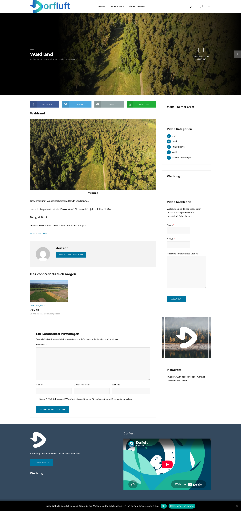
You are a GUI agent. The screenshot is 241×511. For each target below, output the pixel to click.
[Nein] (237, 506)
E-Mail (171, 239)
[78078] (49, 291)
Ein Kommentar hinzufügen (201, 57)
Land (37, 305)
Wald (32, 49)
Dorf (32, 305)
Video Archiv (117, 6)
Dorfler (101, 6)
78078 (34, 309)
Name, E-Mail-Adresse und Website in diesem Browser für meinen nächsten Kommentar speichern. (86, 399)
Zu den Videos (41, 462)
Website (116, 384)
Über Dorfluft (137, 6)
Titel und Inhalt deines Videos (183, 253)
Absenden (176, 299)
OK (163, 506)
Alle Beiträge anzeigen (71, 254)
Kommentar (42, 344)
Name (39, 384)
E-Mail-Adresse (82, 384)
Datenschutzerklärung (182, 506)
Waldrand (43, 233)
